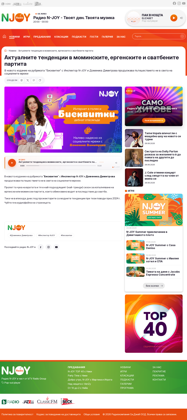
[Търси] (182, 36)
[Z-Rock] (38, 3)
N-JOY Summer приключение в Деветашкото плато (146, 233)
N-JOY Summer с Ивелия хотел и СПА (162, 260)
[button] (181, 18)
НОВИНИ (125, 367)
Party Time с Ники (77, 375)
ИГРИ (123, 371)
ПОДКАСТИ (127, 379)
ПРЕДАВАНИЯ (76, 367)
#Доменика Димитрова (21, 235)
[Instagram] (179, 3)
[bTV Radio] (6, 3)
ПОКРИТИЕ (159, 371)
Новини (12, 51)
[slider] (61, 165)
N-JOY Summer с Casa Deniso (160, 247)
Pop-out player (150, 21)
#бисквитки (66, 235)
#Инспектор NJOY (46, 235)
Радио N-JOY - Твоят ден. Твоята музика (74, 17)
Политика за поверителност (17, 414)
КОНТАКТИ (159, 379)
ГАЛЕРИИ (125, 384)
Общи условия (92, 414)
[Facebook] (174, 3)
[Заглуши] (116, 162)
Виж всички (152, 285)
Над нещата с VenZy (79, 384)
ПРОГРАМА (127, 388)
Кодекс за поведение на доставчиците (58, 414)
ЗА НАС (157, 367)
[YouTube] (184, 3)
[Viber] (33, 80)
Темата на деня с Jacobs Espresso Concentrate (163, 273)
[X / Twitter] (27, 80)
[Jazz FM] (17, 3)
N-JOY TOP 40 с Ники (80, 371)
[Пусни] (12, 163)
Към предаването (154, 120)
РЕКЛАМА (159, 375)
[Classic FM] (27, 3)
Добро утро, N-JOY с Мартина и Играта (90, 379)
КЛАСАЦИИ (127, 375)
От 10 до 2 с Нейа (78, 388)
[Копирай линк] (40, 80)
